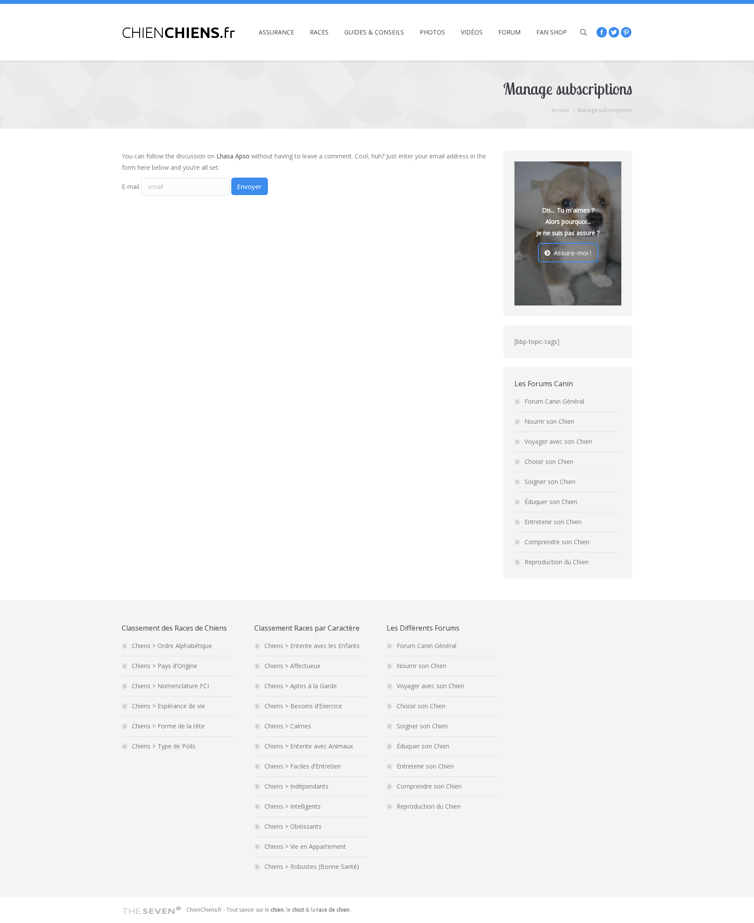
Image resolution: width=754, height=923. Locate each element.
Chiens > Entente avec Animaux (308, 746)
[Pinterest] (626, 32)
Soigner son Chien (550, 481)
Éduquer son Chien (550, 502)
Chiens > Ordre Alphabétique (172, 646)
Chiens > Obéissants (293, 826)
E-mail (130, 186)
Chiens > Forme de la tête (168, 726)
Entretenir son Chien (553, 522)
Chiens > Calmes (287, 726)
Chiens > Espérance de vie (168, 706)
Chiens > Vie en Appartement (305, 846)
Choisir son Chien (548, 461)
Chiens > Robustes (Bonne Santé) (311, 866)
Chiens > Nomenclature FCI (170, 686)
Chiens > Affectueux (292, 666)
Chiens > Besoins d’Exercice (303, 706)
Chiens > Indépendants (296, 786)
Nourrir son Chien (549, 421)
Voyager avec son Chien (558, 441)
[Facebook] (601, 32)
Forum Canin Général (554, 401)
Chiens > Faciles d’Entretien (302, 766)
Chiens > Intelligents (292, 806)
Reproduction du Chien (556, 562)
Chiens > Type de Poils (163, 746)
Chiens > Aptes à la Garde (300, 686)
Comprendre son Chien (556, 542)
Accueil (560, 110)
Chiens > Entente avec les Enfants (312, 646)
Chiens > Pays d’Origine (164, 666)
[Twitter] (614, 32)
